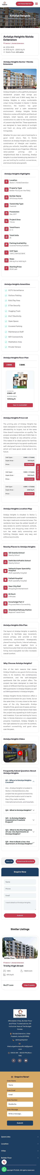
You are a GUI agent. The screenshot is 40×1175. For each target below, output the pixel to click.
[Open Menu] (37, 3)
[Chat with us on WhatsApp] (4, 1169)
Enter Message (12, 1110)
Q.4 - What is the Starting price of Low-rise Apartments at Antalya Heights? (18, 832)
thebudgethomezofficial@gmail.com (20, 1047)
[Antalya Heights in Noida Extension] (20, 79)
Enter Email (11, 1090)
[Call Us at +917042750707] (4, 1162)
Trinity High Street (13, 966)
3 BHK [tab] (22, 365)
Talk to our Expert (20, 405)
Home (5, 18)
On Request (29, 464)
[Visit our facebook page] (14, 1060)
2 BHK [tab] (9, 365)
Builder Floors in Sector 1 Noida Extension (17, 18)
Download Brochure (25, 861)
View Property (29, 985)
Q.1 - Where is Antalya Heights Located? (18, 781)
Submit (20, 915)
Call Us (9, 861)
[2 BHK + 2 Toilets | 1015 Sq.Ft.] (20, 380)
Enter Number (12, 1100)
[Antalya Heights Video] (20, 753)
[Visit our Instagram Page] (20, 1060)
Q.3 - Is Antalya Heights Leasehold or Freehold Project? (15, 820)
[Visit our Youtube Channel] (26, 1060)
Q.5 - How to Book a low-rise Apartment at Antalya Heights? (19, 843)
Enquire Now (38, 472)
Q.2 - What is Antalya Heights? (18, 810)
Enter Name (11, 1081)
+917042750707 (25, 4)
